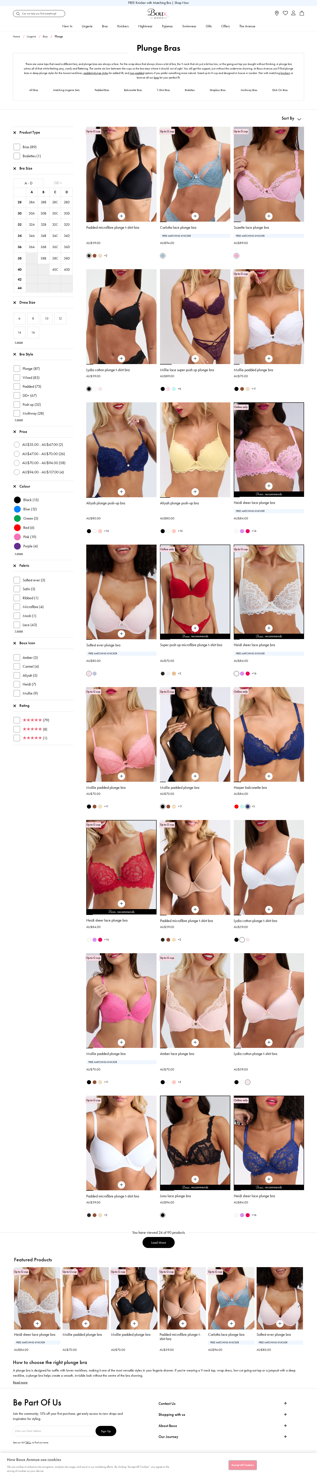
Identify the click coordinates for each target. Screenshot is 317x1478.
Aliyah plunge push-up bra (105, 503)
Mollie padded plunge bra (253, 370)
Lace (30, 624)
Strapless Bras (218, 90)
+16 (254, 531)
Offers (225, 26)
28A (32, 202)
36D (67, 247)
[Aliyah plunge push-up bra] (121, 492)
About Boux (167, 1426)
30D (67, 213)
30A (32, 213)
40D (67, 269)
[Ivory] (236, 531)
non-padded (137, 73)
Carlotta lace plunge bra (178, 227)
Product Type (29, 132)
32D (67, 224)
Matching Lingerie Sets (66, 90)
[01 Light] (168, 673)
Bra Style (26, 354)
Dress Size (27, 302)
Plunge (31, 368)
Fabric (24, 565)
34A (32, 236)
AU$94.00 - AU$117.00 (43, 472)
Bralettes (190, 90)
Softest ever (34, 580)
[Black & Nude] (89, 531)
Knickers (123, 26)
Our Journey (168, 1437)
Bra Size (25, 168)
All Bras (33, 90)
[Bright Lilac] (242, 531)
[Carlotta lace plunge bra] (195, 216)
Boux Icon (27, 643)
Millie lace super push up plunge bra (187, 370)
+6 (179, 389)
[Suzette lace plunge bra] (269, 216)
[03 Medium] (174, 673)
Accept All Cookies (242, 1465)
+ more (19, 342)
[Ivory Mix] (94, 531)
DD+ (30, 395)
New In (67, 26)
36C (55, 247)
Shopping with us (171, 1414)
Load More (158, 1242)
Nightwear (145, 26)
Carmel (31, 666)
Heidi (29, 684)
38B (43, 258)
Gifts (209, 26)
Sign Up (106, 1431)
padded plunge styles (95, 73)
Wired (31, 377)
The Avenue (247, 26)
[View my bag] (302, 14)
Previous (17, 1304)
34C (55, 236)
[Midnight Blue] (247, 806)
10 (147, 914)
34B (43, 236)
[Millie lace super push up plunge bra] (195, 358)
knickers (285, 73)
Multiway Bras (249, 90)
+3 (253, 806)
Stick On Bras (280, 90)
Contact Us (166, 1403)
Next (299, 1304)
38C (55, 258)
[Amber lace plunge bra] (195, 1042)
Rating (24, 705)
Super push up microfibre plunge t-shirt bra (191, 645)
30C (55, 213)
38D (67, 258)
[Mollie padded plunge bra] (269, 358)
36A (32, 247)
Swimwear (189, 26)
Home (16, 36)
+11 (254, 389)
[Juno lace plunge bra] (195, 1179)
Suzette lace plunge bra (251, 227)
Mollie (30, 693)
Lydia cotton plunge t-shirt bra (108, 370)
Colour (24, 486)
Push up (32, 404)
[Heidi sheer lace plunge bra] (269, 486)
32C (55, 224)
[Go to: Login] (293, 13)
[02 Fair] (100, 255)
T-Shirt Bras (163, 90)
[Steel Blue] (162, 255)
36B (43, 247)
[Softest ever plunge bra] (121, 634)
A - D (28, 183)
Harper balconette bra (250, 787)
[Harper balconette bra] (269, 776)
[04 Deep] (94, 255)
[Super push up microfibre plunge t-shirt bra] (195, 628)
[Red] (236, 806)
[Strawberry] (247, 531)
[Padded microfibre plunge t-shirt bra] (121, 216)
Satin (29, 589)
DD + (58, 183)
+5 (179, 1082)
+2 (105, 255)
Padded (32, 386)
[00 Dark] (89, 255)
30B (43, 213)
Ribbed (30, 598)
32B (43, 224)
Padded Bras (102, 90)
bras (156, 77)
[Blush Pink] (100, 389)
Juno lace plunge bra (175, 1196)
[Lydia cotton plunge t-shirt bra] (121, 358)
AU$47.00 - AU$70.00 (43, 453)
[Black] (89, 389)
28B (43, 202)
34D (67, 236)
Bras (105, 26)
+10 (106, 531)
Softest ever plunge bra (103, 645)
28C (55, 202)
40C (55, 269)
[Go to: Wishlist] (285, 14)
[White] (94, 389)
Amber (30, 657)
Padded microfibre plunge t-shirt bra (112, 227)
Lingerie (87, 26)
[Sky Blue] (174, 389)
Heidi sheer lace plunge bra (254, 502)
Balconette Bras (133, 90)
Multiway (33, 413)
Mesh (29, 615)
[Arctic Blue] (94, 673)
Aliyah (30, 675)
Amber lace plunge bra (177, 1054)
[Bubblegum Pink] (236, 255)
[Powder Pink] (168, 389)
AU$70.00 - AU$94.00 (43, 462)
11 (153, 914)
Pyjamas (167, 26)
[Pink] (100, 531)
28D (67, 202)
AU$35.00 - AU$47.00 (42, 444)
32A (32, 224)
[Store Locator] (277, 14)
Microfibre (33, 606)
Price (23, 431)
